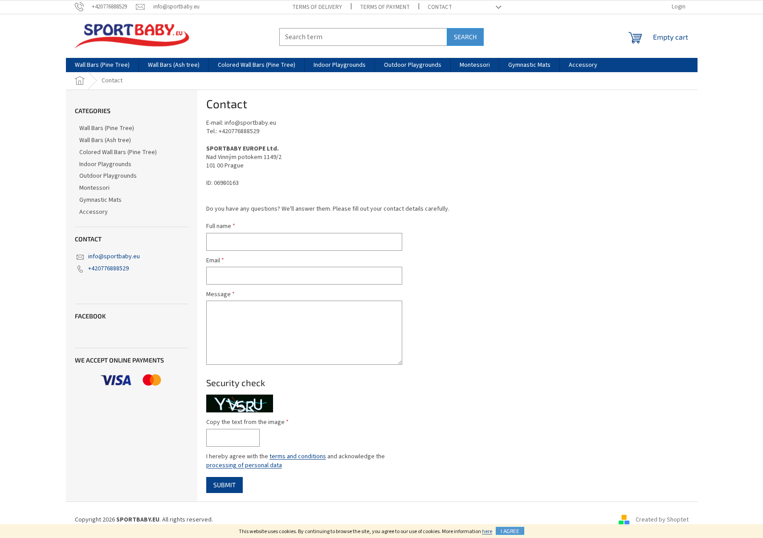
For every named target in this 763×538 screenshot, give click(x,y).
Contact (440, 7)
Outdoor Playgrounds (108, 175)
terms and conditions (297, 456)
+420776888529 (108, 268)
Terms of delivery (317, 7)
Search (465, 37)
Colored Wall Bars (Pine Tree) (118, 152)
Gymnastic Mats (100, 200)
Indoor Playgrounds (105, 164)
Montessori (94, 187)
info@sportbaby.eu (114, 256)
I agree (510, 531)
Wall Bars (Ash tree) (105, 140)
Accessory (93, 212)
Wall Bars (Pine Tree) (106, 128)
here (487, 531)
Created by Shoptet (662, 519)
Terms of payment (385, 7)
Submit (224, 485)
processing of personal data (244, 465)
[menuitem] (102, 65)
